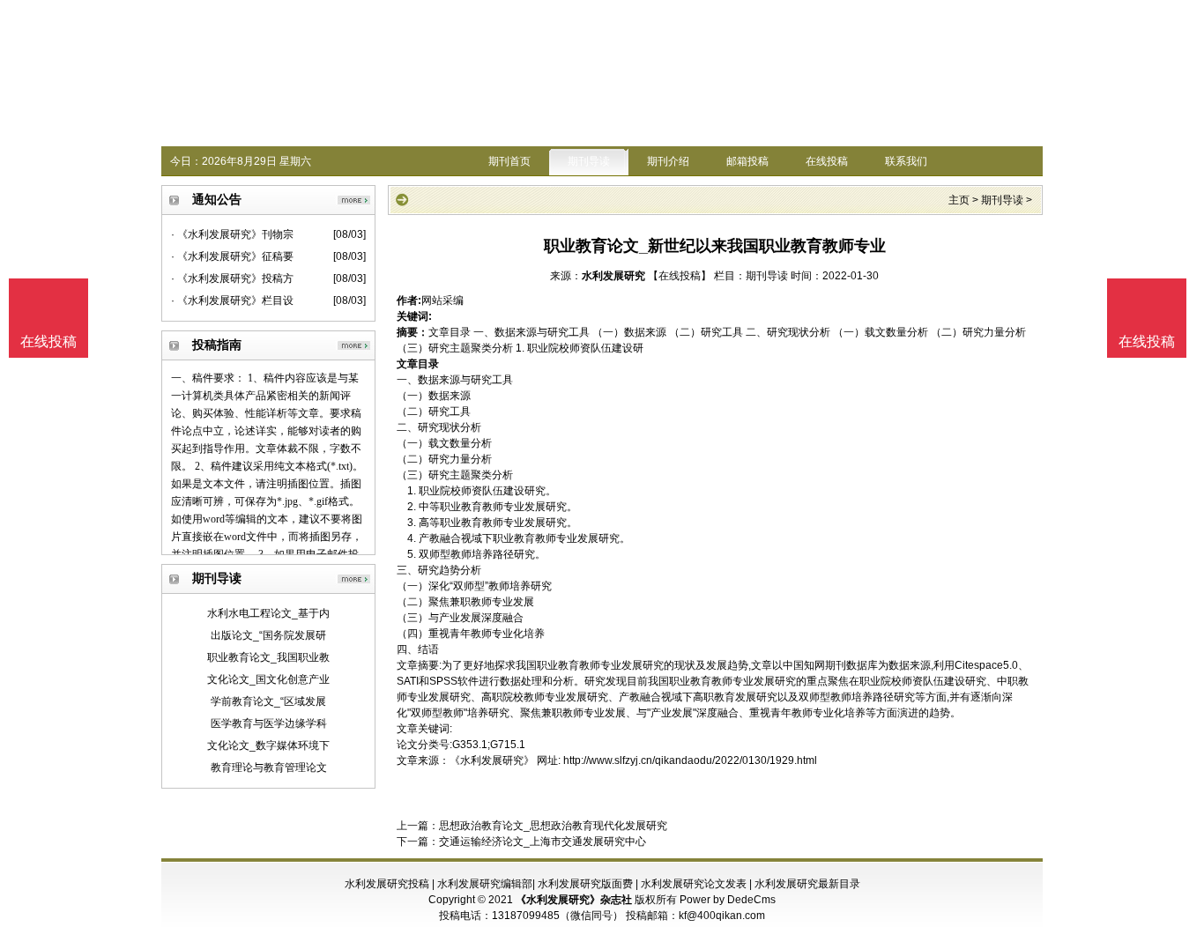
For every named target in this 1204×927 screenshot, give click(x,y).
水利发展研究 (613, 276)
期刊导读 (589, 161)
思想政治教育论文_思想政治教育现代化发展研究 (553, 825)
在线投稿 (827, 161)
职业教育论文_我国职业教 (268, 657)
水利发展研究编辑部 (484, 884)
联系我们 (906, 161)
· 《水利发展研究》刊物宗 (232, 234)
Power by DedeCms (728, 900)
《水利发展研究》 (492, 760)
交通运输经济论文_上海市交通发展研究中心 (542, 841)
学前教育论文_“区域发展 (268, 701)
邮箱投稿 (747, 161)
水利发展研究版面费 (585, 884)
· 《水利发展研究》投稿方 (232, 278)
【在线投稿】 (679, 276)
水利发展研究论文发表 (694, 884)
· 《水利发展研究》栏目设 (232, 300)
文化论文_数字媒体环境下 (268, 745)
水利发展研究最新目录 (807, 884)
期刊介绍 (668, 161)
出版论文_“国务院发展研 (268, 635)
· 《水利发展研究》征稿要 (232, 256)
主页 (959, 200)
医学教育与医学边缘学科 (269, 723)
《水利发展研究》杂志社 (574, 900)
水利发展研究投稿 (387, 884)
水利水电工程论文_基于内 (268, 613)
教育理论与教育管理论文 (269, 767)
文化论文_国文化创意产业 (268, 679)
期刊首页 (509, 161)
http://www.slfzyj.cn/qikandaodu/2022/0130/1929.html (690, 760)
